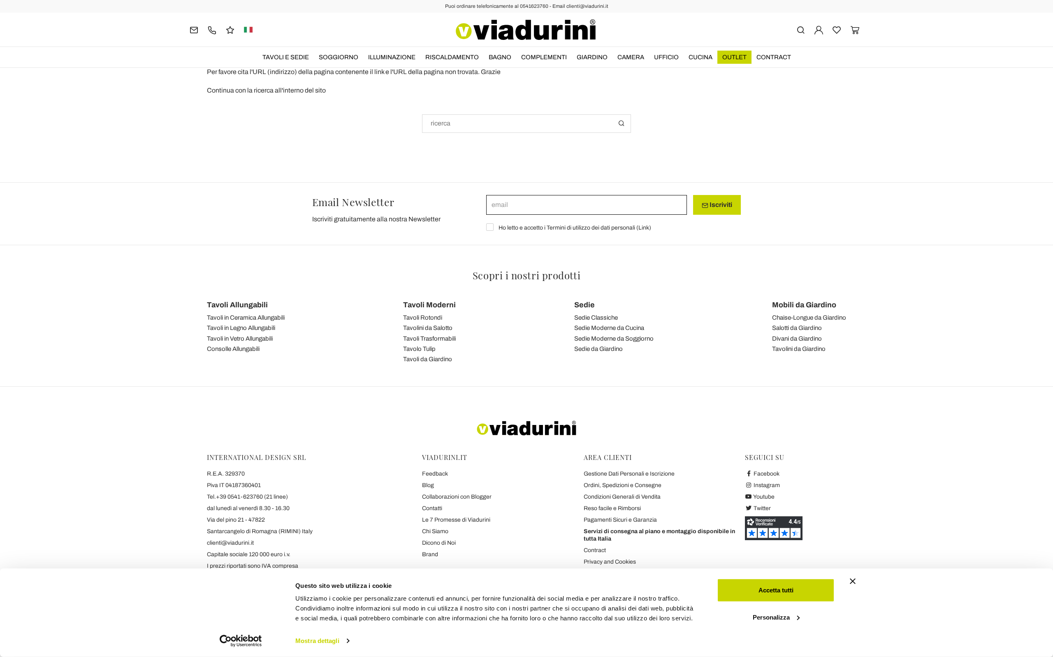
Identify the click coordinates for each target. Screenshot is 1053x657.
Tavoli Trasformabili (429, 338)
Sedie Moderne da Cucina (609, 328)
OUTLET (734, 57)
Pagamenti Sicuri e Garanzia (620, 520)
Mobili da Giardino (804, 305)
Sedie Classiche (596, 317)
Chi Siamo (435, 531)
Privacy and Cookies (610, 562)
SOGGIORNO (338, 57)
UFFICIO (666, 57)
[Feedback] (230, 29)
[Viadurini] (525, 30)
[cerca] (800, 29)
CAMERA (630, 57)
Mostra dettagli (317, 640)
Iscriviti (720, 204)
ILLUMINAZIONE (391, 57)
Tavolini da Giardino (799, 349)
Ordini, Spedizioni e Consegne (622, 485)
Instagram (766, 485)
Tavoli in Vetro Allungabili (240, 338)
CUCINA (700, 57)
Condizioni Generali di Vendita (622, 497)
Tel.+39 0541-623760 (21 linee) (247, 497)
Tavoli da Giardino (427, 359)
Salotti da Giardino (797, 328)
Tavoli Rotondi (422, 317)
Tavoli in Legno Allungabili (241, 328)
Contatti (432, 508)
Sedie (584, 305)
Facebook (765, 474)
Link (643, 228)
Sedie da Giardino (598, 349)
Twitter (761, 508)
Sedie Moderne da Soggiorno (614, 338)
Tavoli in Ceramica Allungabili (246, 317)
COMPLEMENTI (544, 57)
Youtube (763, 497)
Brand (430, 554)
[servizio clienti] (212, 29)
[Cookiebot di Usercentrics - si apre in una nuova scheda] (241, 641)
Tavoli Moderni (429, 305)
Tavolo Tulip (419, 349)
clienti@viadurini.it (230, 543)
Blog (428, 485)
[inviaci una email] (194, 29)
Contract (773, 57)
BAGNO (500, 57)
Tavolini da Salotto (427, 328)
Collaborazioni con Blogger (457, 497)
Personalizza (771, 616)
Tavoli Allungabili (237, 305)
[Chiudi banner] (853, 581)
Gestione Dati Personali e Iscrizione (629, 474)
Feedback (435, 474)
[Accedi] (818, 29)
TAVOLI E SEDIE (285, 57)
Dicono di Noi (439, 543)
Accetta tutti (775, 590)
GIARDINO (592, 57)
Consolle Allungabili (233, 349)
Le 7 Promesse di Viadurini (456, 520)
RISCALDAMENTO (452, 57)
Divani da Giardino (797, 338)
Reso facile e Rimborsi (612, 508)
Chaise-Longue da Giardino (809, 317)
